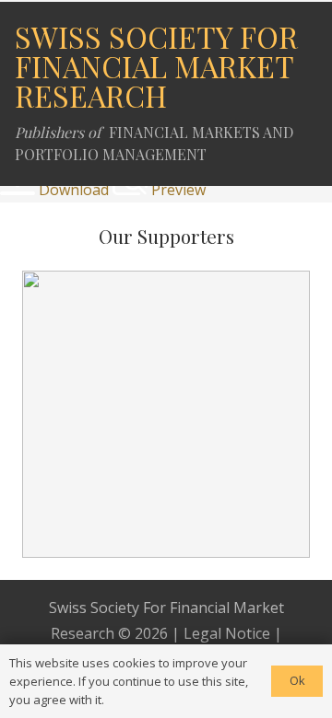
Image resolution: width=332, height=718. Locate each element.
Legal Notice (227, 633)
